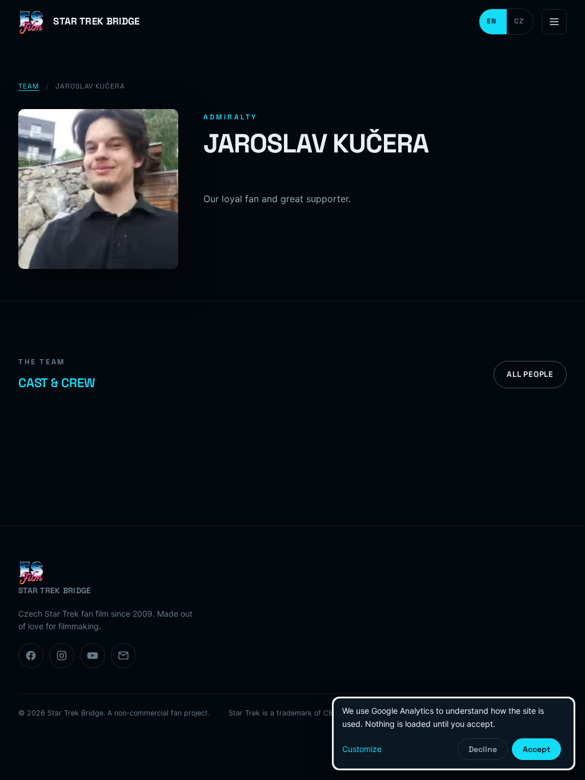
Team (28, 86)
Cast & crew (56, 383)
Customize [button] (362, 749)
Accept (536, 749)
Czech (520, 21)
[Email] (123, 655)
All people (530, 374)
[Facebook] (30, 655)
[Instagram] (61, 655)
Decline (482, 749)
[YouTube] (92, 655)
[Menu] (554, 21)
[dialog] (454, 733)
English (493, 21)
